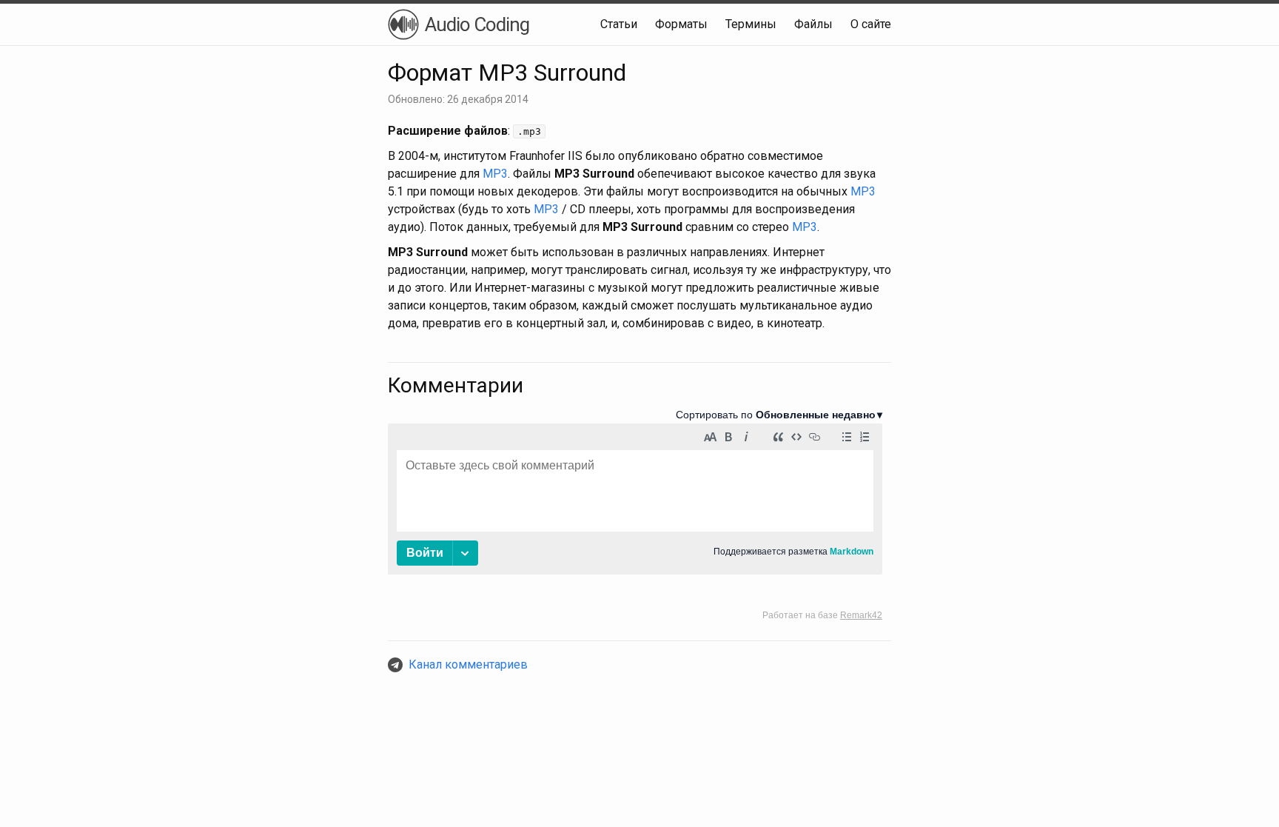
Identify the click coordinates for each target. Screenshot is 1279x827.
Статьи (618, 24)
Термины (750, 24)
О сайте (870, 24)
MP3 (495, 174)
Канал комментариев (468, 664)
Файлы (813, 24)
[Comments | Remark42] (635, 514)
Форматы (681, 24)
